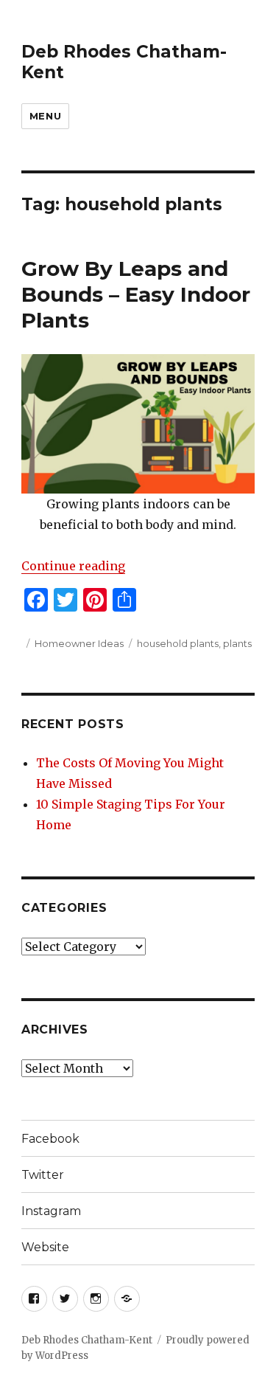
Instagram (51, 1211)
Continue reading (73, 565)
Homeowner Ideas (79, 643)
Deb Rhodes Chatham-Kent (86, 1340)
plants (237, 643)
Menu (45, 116)
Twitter (42, 1175)
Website (45, 1247)
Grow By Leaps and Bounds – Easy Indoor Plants (135, 294)
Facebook (50, 1139)
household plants (178, 643)
